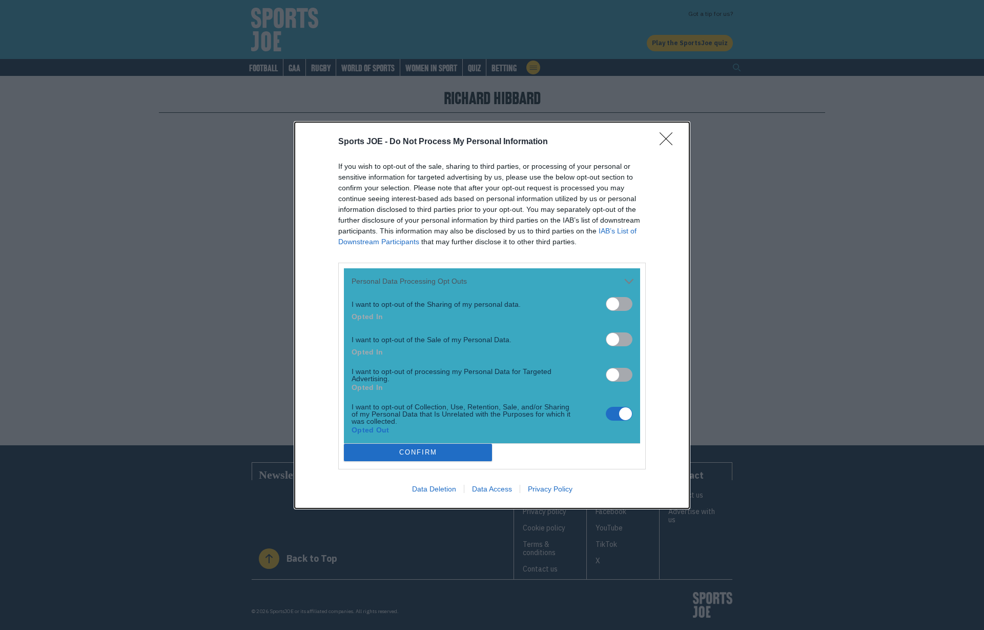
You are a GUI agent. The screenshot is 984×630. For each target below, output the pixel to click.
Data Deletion (434, 489)
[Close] (669, 142)
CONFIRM (418, 452)
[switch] (619, 304)
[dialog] (492, 315)
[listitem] (492, 281)
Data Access (492, 489)
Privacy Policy (550, 489)
